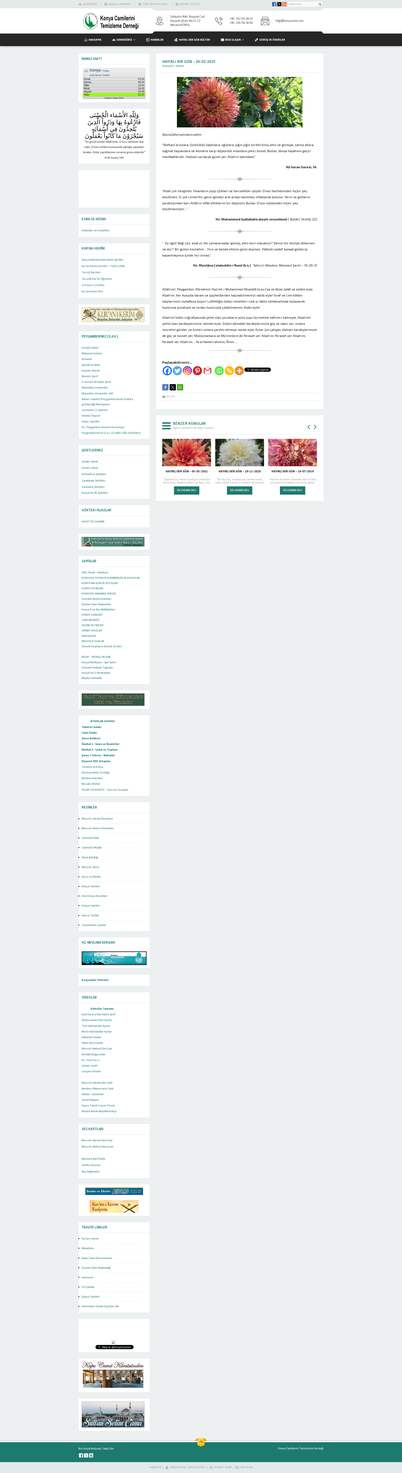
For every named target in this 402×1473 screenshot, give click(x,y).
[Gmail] (207, 370)
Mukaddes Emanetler (95, 388)
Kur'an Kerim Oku (92, 291)
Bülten (180, 66)
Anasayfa (168, 66)
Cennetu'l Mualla (92, 848)
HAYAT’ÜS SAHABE (93, 522)
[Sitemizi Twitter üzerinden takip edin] (279, 4)
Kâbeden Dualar (91, 1037)
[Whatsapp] (219, 370)
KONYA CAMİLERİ (92, 615)
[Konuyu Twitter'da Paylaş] (173, 387)
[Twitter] (177, 370)
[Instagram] (187, 370)
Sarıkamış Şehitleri (93, 487)
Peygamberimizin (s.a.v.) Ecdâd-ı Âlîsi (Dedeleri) (111, 433)
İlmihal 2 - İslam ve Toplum (99, 750)
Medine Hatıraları (92, 778)
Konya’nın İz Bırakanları (96, 673)
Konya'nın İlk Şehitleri (95, 493)
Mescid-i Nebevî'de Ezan (97, 1049)
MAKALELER (89, 636)
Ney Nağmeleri (91, 1172)
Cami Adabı (89, 733)
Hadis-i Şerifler (91, 422)
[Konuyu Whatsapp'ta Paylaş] (180, 387)
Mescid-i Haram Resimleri (97, 819)
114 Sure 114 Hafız (93, 285)
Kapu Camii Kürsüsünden (97, 1258)
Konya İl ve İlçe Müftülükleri (98, 610)
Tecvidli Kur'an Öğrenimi (97, 279)
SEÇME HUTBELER (92, 625)
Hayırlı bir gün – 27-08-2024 (187, 471)
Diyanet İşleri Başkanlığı (96, 1268)
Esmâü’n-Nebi (90, 348)
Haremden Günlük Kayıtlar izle (100, 1306)
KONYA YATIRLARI (92, 588)
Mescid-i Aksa (90, 867)
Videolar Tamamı (102, 1009)
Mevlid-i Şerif (90, 376)
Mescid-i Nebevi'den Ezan (97, 1147)
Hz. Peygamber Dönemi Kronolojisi (103, 427)
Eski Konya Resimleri (94, 896)
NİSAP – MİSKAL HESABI (96, 657)
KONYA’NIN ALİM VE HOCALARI (100, 583)
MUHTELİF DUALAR (93, 641)
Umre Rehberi (91, 738)
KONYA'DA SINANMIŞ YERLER (99, 594)
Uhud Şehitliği (90, 857)
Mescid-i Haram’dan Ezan (97, 1140)
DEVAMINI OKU (186, 490)
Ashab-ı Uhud (90, 468)
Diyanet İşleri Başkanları (96, 604)
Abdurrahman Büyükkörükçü (99, 1111)
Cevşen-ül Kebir (91, 1071)
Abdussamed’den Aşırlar (97, 1020)
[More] (239, 370)
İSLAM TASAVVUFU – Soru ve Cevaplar (105, 790)
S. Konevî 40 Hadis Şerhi (96, 382)
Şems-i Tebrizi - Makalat (98, 755)
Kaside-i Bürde (91, 371)
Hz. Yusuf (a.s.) (90, 1060)
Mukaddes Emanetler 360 (97, 393)
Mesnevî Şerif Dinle (93, 1159)
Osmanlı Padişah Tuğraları (97, 668)
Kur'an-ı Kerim (90, 1239)
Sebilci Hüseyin (91, 1165)
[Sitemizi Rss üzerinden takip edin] (284, 4)
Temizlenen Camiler (94, 925)
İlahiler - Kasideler (93, 1094)
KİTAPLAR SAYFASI (102, 721)
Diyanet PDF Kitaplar (96, 761)
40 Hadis (87, 359)
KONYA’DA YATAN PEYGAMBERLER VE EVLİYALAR (111, 578)
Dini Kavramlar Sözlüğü (96, 773)
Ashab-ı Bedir (90, 462)
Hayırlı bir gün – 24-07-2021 (293, 471)
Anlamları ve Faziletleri (96, 230)
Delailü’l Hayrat (91, 416)
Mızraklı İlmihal (91, 784)
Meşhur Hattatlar (92, 678)
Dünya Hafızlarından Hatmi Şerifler (103, 260)
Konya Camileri (91, 906)
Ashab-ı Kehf (89, 1066)
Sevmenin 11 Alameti (95, 410)
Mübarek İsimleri (92, 353)
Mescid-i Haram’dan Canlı (97, 1083)
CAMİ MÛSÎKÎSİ (90, 620)
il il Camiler (88, 1287)
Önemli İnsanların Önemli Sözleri (102, 646)
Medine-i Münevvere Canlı (97, 1089)
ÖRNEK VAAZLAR (92, 630)
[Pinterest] (197, 370)
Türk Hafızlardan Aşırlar (96, 1026)
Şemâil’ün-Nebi (91, 365)
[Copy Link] (229, 370)
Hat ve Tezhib (90, 915)
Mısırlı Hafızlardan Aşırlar (97, 1032)
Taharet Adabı (91, 727)
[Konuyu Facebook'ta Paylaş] (165, 387)
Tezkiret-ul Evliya (92, 767)
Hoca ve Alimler (91, 877)
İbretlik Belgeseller (94, 1054)
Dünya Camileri (91, 886)
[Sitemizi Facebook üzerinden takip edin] (274, 4)
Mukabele (88, 1248)
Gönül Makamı (90, 1100)
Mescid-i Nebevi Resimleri (98, 828)
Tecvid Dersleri (91, 272)
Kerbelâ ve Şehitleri (94, 474)
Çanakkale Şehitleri (93, 481)
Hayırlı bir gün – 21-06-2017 (240, 471)
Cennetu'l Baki (90, 838)
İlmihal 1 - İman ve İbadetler (101, 744)
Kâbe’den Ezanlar (92, 1043)
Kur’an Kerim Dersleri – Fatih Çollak (103, 266)
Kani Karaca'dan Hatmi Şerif (99, 1014)
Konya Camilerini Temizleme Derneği (300, 1448)
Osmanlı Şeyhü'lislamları (96, 599)
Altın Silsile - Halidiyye (95, 572)
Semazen (87, 1277)
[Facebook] (167, 370)
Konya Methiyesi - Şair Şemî (99, 662)
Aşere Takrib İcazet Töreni (98, 1106)
